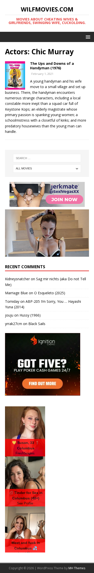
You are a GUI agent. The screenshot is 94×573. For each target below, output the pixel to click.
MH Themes (76, 568)
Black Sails (36, 323)
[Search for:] (47, 158)
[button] (87, 36)
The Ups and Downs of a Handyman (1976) (52, 65)
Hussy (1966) (30, 315)
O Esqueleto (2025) (49, 293)
